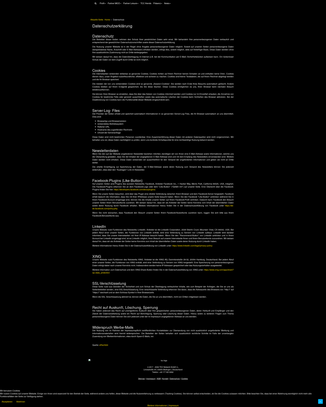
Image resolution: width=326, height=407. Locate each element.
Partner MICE (114, 3)
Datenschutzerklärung (112, 26)
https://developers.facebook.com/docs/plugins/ (134, 189)
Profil (102, 3)
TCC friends (145, 3)
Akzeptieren (7, 401)
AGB (159, 378)
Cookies (184, 378)
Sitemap (141, 378)
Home (107, 19)
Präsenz (157, 3)
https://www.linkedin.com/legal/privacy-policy (192, 245)
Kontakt (165, 378)
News (166, 3)
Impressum (150, 378)
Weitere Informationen (157, 405)
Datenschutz (175, 378)
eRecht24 (103, 344)
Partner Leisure (130, 3)
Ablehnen (20, 401)
